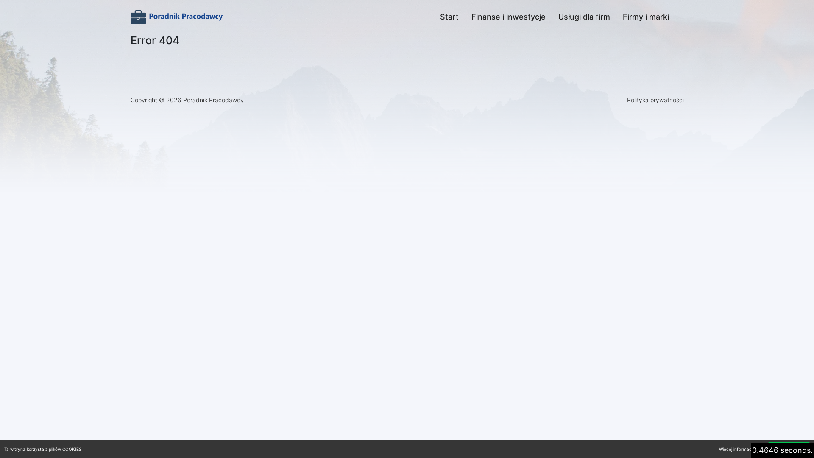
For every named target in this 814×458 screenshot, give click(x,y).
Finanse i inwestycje (508, 16)
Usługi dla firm (584, 16)
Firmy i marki (646, 16)
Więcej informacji (736, 449)
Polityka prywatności (655, 99)
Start (449, 16)
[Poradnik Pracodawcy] (177, 17)
